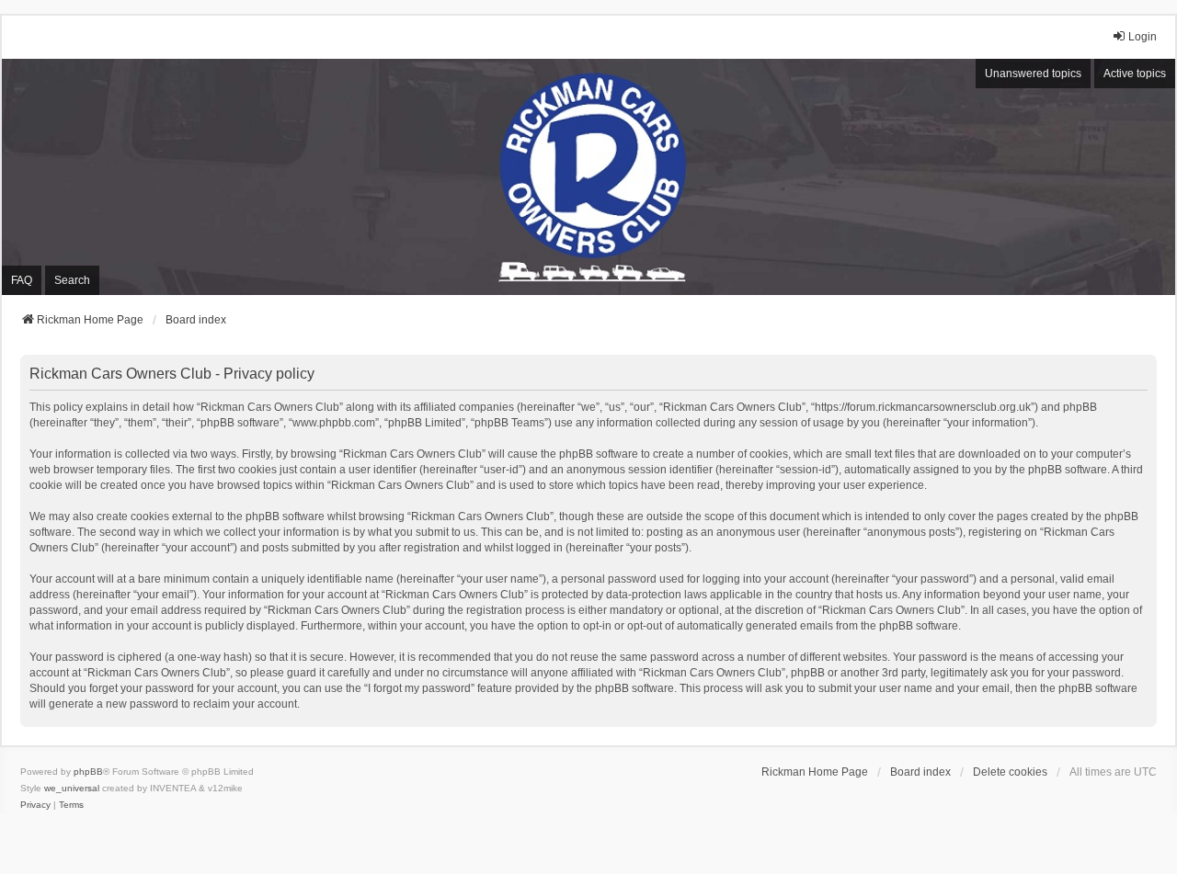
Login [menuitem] (1142, 36)
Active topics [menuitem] (1134, 73)
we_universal (71, 788)
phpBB (88, 771)
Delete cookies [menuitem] (1010, 772)
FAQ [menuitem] (21, 280)
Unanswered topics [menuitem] (1033, 73)
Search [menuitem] (72, 280)
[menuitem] (35, 805)
